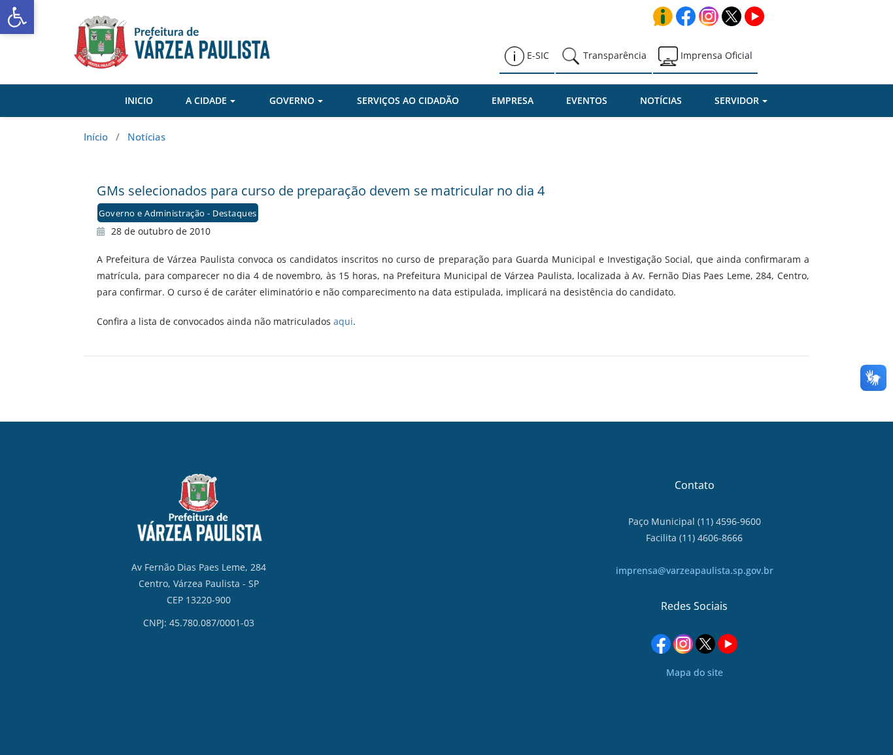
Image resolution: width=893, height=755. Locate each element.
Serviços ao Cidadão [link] (408, 100)
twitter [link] (731, 16)
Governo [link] (291, 100)
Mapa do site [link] (694, 672)
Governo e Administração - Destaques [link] (178, 213)
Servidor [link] (737, 100)
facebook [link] (686, 16)
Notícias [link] (661, 100)
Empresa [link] (512, 100)
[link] (17, 17)
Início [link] (96, 136)
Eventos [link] (586, 100)
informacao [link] (663, 16)
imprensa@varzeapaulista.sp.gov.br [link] (694, 570)
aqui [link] (343, 321)
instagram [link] (708, 16)
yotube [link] (754, 16)
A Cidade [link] (206, 100)
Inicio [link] (139, 100)
